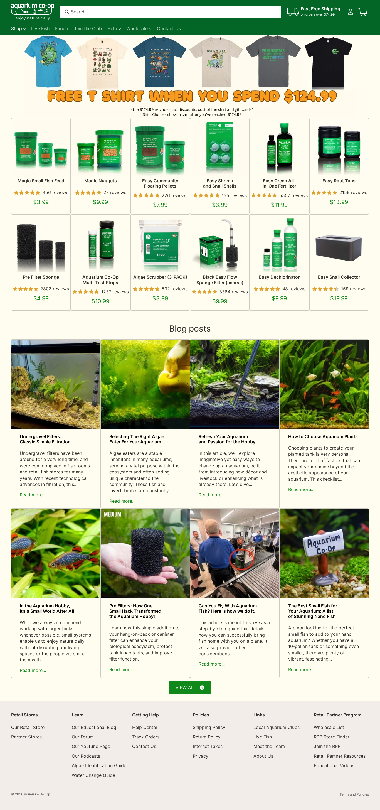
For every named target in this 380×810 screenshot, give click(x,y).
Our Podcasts (86, 756)
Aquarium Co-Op (37, 794)
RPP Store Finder (331, 736)
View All (186, 687)
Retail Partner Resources (340, 756)
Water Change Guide (93, 775)
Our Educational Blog (94, 727)
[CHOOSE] (61, 167)
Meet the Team (269, 746)
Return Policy (207, 736)
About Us (263, 756)
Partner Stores (26, 736)
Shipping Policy (209, 727)
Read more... (33, 494)
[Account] (350, 12)
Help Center (144, 727)
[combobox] (164, 12)
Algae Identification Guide (99, 765)
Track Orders (145, 736)
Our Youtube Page (91, 746)
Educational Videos (334, 765)
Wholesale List (329, 727)
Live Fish (262, 736)
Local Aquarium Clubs (276, 727)
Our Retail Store (28, 727)
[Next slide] (363, 76)
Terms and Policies (354, 794)
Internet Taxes (208, 746)
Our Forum (83, 736)
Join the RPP (327, 746)
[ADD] (180, 264)
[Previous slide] (17, 76)
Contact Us (144, 746)
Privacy (200, 756)
